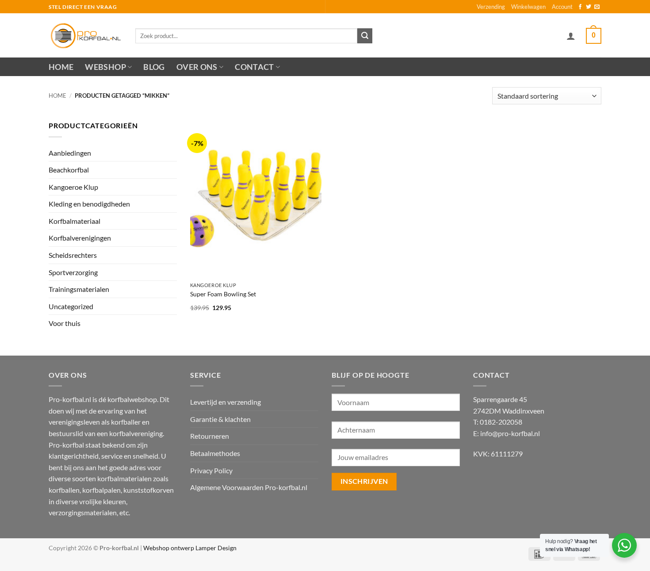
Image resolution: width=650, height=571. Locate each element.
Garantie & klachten (220, 419)
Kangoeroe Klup (73, 187)
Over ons (197, 67)
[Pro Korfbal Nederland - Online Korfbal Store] (85, 35)
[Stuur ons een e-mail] (597, 7)
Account (562, 6)
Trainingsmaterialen (79, 289)
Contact (254, 67)
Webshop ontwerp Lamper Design (190, 548)
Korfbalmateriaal (74, 221)
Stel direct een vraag (83, 7)
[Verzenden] (364, 35)
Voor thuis (64, 323)
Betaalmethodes (215, 453)
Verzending (491, 6)
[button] (570, 36)
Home (61, 67)
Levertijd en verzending (225, 402)
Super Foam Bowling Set (223, 294)
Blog (153, 67)
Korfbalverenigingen (80, 238)
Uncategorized (71, 306)
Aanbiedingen (70, 153)
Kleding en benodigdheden (89, 203)
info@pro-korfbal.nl (510, 433)
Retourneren (209, 436)
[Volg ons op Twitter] (588, 7)
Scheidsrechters (73, 255)
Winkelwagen (528, 6)
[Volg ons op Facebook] (580, 7)
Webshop (105, 67)
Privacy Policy (211, 470)
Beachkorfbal (69, 169)
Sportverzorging (73, 272)
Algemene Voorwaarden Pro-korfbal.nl (248, 487)
